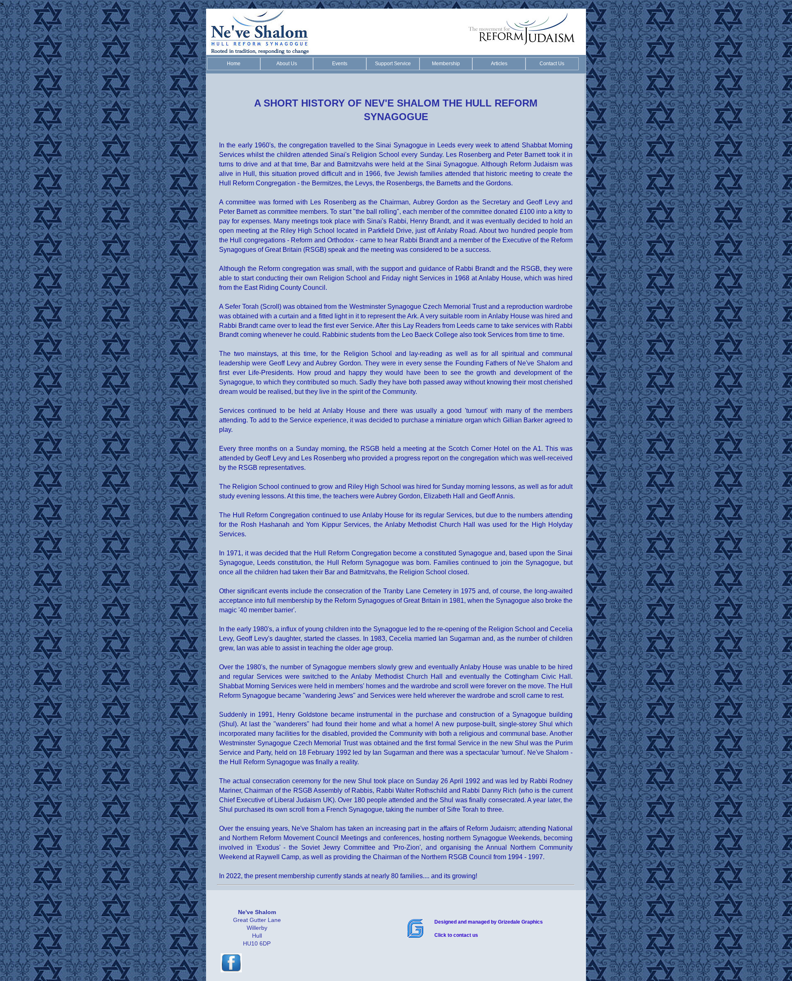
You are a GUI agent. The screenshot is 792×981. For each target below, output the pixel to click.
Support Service (393, 63)
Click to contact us (456, 935)
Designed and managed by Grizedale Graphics (488, 921)
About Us (286, 63)
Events (339, 63)
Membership (446, 63)
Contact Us (552, 63)
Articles (499, 63)
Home (233, 63)
